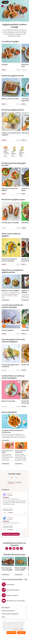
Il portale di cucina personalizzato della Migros (12, 579)
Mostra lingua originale (8, 509)
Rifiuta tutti (21, 632)
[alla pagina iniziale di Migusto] (5, 1)
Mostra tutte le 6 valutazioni (11, 534)
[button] (4, 494)
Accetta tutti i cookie (11, 632)
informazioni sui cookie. (18, 630)
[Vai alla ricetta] (11, 57)
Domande (18, 482)
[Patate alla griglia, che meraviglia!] (21, 566)
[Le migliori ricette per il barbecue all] (14, 427)
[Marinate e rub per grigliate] (11, 287)
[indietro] (2, 6)
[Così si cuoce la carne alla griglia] (8, 566)
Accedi (16, 477)
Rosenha (9, 493)
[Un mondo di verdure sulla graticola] (21, 453)
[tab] (14, 607)
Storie (25, 579)
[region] (14, 627)
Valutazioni (10, 482)
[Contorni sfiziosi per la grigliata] (8, 453)
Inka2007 (10, 517)
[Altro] (25, 512)
